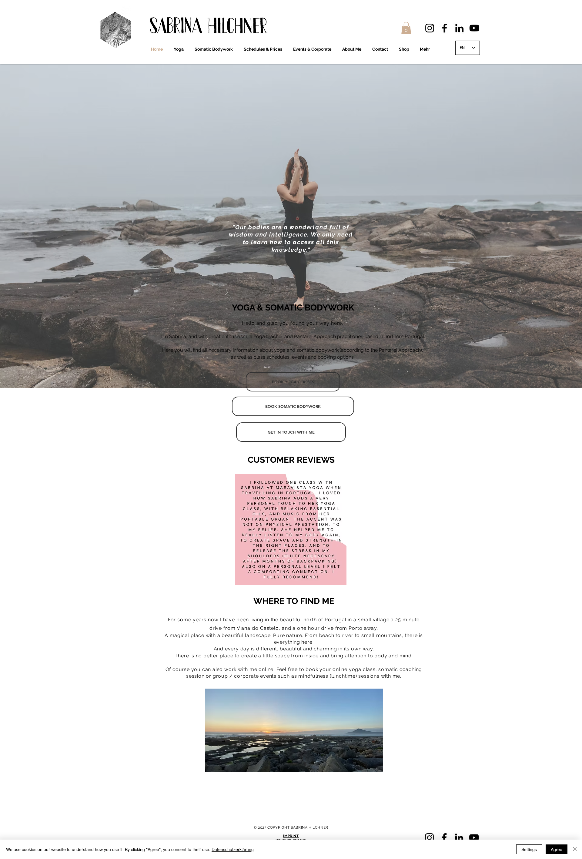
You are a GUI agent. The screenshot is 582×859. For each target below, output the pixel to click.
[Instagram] (430, 28)
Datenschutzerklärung (233, 849)
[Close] (574, 849)
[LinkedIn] (459, 28)
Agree (556, 849)
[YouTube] (474, 28)
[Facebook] (444, 28)
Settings (529, 849)
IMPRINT (291, 836)
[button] (406, 28)
